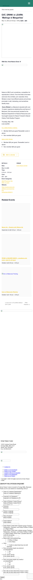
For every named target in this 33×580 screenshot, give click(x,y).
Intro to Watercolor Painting (10, 292)
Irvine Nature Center (21, 165)
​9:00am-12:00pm (13, 540)
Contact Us (7, 467)
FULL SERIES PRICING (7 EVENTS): (9, 127)
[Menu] (29, 3)
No (9, 553)
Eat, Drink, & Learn (7, 181)
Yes (10, 551)
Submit (2, 577)
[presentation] (16, 214)
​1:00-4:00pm (11, 541)
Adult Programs (6, 181)
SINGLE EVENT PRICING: (7, 139)
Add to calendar (10, 155)
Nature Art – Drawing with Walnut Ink (12, 227)
